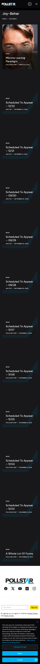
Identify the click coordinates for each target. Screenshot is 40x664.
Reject (20, 653)
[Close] (37, 621)
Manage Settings (20, 647)
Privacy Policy (33, 613)
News (8, 54)
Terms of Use (9, 616)
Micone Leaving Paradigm (15, 59)
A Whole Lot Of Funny (19, 553)
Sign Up (34, 607)
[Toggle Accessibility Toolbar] (35, 659)
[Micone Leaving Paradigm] (20, 47)
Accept (20, 660)
